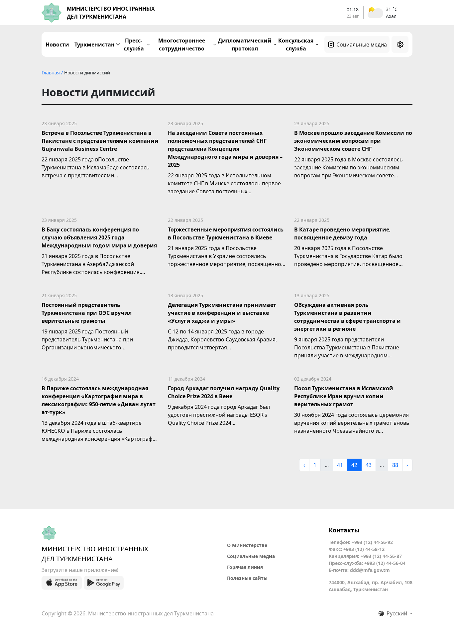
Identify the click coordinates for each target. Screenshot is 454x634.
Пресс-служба (134, 44)
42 (354, 465)
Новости (57, 44)
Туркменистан (94, 44)
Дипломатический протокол (245, 44)
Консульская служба (295, 44)
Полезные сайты (247, 578)
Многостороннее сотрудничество (181, 44)
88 (395, 465)
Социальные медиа (361, 44)
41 (340, 465)
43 (369, 465)
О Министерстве (247, 545)
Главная (51, 72)
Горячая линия (245, 567)
